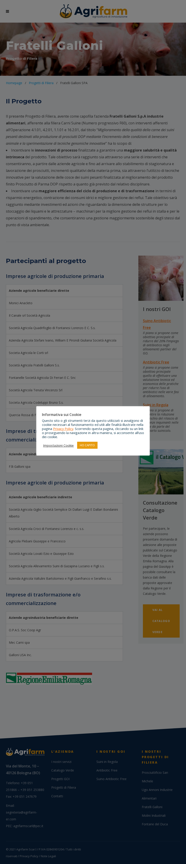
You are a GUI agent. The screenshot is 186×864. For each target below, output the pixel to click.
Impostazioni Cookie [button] (58, 445)
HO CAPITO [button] (87, 445)
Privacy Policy (63, 428)
